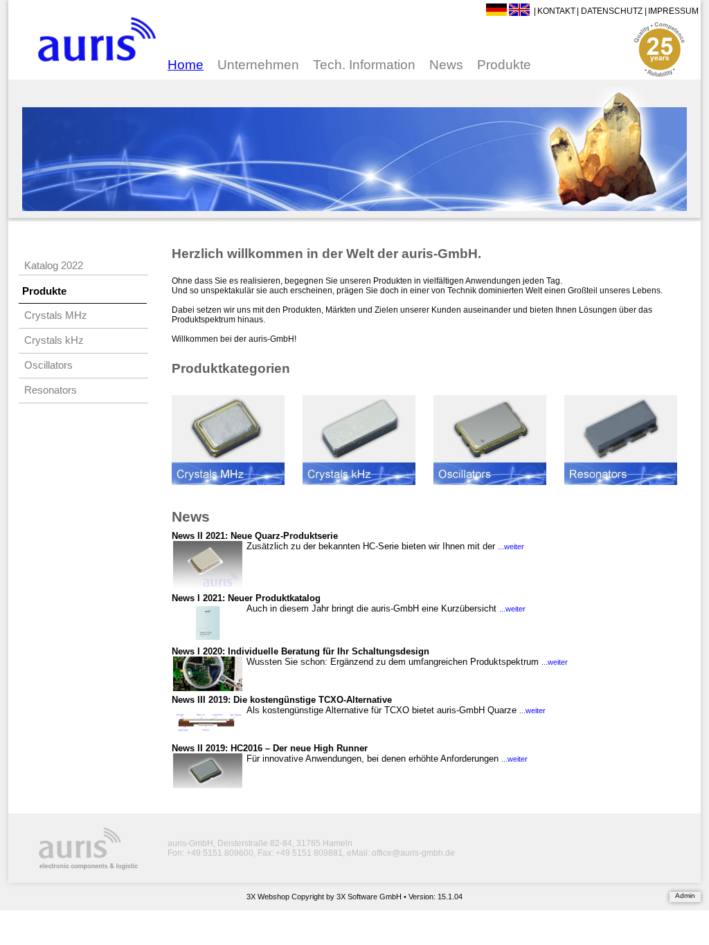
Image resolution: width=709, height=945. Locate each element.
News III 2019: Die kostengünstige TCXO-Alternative (282, 700)
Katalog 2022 (53, 265)
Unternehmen (258, 64)
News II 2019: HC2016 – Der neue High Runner (270, 748)
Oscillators (48, 365)
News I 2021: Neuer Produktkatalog (246, 598)
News (446, 64)
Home (186, 64)
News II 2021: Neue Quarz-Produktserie (255, 536)
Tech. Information (364, 64)
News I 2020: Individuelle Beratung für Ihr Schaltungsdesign (300, 651)
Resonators (50, 390)
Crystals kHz (54, 340)
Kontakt (556, 11)
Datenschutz (612, 11)
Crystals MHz (55, 315)
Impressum (673, 11)
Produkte (504, 64)
